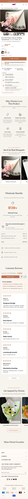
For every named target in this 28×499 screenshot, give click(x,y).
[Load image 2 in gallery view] (7, 34)
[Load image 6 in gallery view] (17, 34)
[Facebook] (16, 479)
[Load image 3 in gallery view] (10, 34)
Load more (14, 378)
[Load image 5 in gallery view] (15, 34)
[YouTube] (14, 479)
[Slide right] (25, 34)
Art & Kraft (16, 8)
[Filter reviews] (21, 276)
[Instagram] (7, 479)
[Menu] (2, 5)
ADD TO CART (15, 58)
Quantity (3, 55)
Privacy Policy (4, 488)
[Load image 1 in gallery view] (5, 34)
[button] (23, 5)
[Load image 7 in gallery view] (20, 34)
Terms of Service (14, 488)
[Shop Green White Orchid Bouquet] (10, 410)
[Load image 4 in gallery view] (12, 34)
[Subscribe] (25, 472)
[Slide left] (2, 34)
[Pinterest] (10, 479)
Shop (2, 8)
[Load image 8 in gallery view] (22, 34)
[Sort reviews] (25, 276)
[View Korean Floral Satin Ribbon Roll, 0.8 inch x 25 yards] (10, 420)
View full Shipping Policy (8, 92)
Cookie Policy (23, 488)
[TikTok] (12, 479)
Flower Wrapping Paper (8, 8)
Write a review (10, 276)
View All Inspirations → (14, 430)
